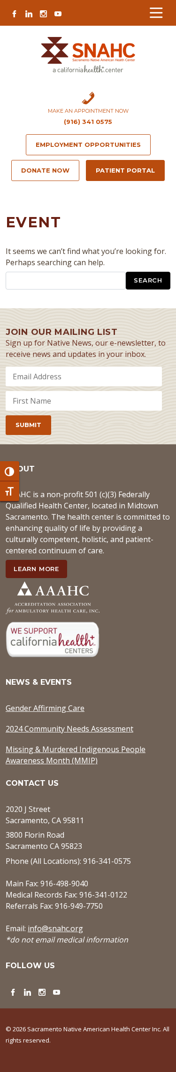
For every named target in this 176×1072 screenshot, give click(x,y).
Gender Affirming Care (45, 708)
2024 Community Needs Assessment (69, 729)
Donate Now (45, 170)
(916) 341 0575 (88, 121)
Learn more (36, 568)
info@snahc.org (55, 928)
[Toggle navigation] (156, 13)
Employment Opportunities (88, 144)
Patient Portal (125, 170)
